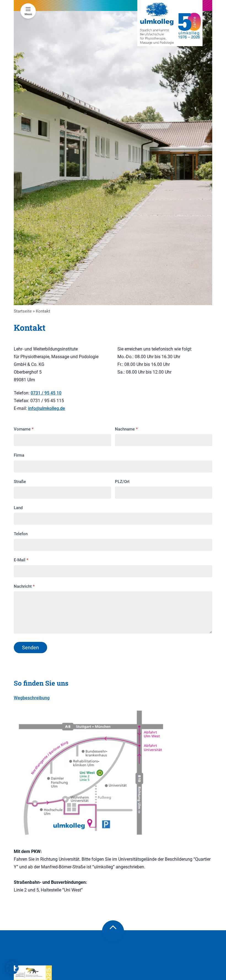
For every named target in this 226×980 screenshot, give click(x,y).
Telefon (21, 533)
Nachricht (24, 586)
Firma (19, 455)
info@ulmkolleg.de (46, 408)
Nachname (126, 429)
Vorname (24, 429)
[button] (12, 968)
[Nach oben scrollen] (113, 931)
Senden (30, 647)
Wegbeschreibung (32, 697)
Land (18, 507)
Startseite (23, 311)
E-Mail (21, 559)
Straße (20, 481)
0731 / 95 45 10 (46, 393)
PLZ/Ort (122, 481)
